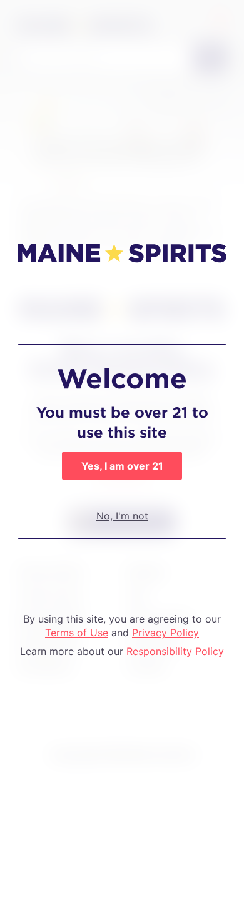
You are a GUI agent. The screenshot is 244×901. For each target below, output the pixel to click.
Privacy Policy (165, 632)
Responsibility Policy (175, 651)
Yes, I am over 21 (122, 466)
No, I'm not (122, 516)
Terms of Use (76, 632)
